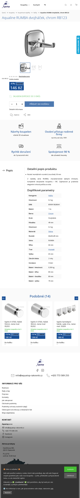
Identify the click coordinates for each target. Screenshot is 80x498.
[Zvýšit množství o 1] (22, 104)
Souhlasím (70, 469)
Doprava (5, 394)
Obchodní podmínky (9, 403)
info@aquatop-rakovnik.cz (29, 375)
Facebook (37, 370)
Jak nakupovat (7, 400)
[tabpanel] (14, 323)
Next (76, 298)
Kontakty (5, 397)
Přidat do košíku (39, 104)
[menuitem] (24, 5)
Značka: (14, 79)
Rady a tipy (6, 391)
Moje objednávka (8, 413)
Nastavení (8, 492)
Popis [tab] (9, 170)
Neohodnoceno (24, 76)
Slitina (50, 231)
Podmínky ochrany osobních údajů (14, 407)
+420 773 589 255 (60, 375)
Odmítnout (70, 476)
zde (52, 489)
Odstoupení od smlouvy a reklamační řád (17, 410)
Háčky (50, 196)
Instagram (42, 370)
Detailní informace (16, 109)
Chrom (50, 213)
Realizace (5, 388)
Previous (4, 298)
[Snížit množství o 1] (11, 104)
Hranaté (51, 249)
